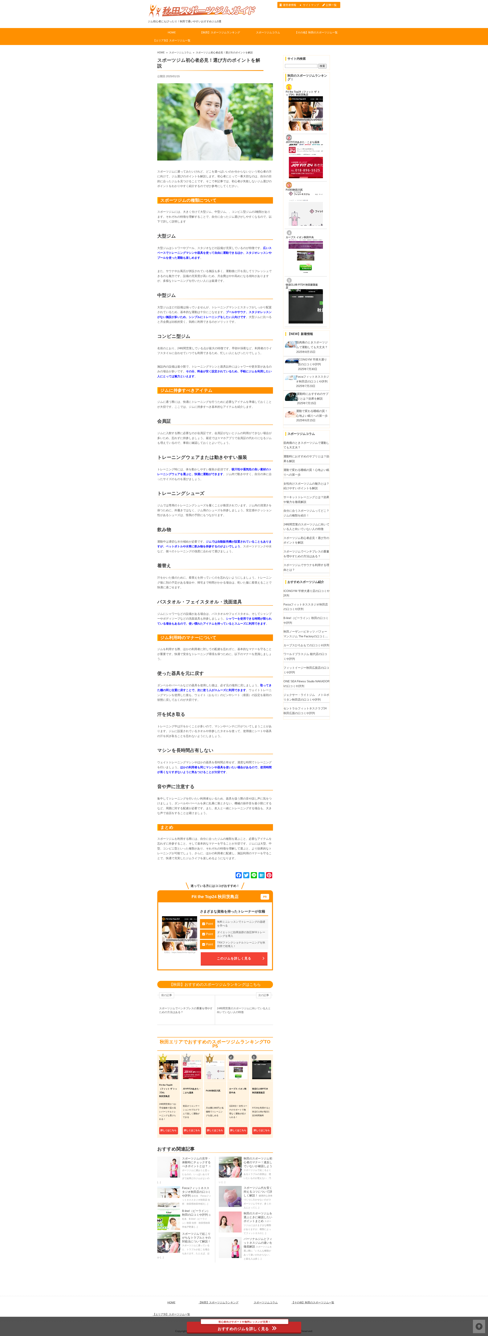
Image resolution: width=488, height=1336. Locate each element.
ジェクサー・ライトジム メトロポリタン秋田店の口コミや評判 (306, 697)
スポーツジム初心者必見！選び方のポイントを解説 (306, 540)
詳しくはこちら (169, 1130)
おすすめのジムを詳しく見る (244, 1326)
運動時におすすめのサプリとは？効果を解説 (306, 459)
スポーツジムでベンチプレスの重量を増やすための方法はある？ (306, 554)
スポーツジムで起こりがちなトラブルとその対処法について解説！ (196, 1237)
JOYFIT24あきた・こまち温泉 (302, 142)
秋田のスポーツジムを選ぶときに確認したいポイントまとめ (258, 1217)
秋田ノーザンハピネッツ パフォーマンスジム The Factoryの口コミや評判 (305, 634)
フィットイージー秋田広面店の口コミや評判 (306, 670)
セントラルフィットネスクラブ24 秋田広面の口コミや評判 (305, 711)
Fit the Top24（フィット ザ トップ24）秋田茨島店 (303, 93)
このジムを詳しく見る (234, 958)
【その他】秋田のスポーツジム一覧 (316, 32)
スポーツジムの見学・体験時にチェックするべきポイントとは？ (196, 1162)
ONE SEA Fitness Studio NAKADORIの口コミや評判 (306, 684)
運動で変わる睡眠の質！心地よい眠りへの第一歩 (306, 472)
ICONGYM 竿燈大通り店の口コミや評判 (306, 593)
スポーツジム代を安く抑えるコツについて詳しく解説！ (258, 1191)
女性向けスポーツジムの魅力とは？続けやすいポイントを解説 (306, 486)
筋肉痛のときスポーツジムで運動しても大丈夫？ (306, 445)
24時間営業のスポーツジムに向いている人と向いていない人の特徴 (306, 527)
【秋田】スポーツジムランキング (220, 32)
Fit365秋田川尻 (294, 190)
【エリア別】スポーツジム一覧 (171, 40)
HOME (172, 32)
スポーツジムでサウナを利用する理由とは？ (306, 567)
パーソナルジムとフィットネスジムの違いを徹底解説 (258, 1242)
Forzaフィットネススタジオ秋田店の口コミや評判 (196, 1191)
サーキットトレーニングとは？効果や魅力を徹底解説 (306, 499)
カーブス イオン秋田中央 (300, 237)
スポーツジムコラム (268, 32)
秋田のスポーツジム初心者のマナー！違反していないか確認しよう (258, 1162)
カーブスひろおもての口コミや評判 (306, 645)
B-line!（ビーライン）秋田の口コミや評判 (305, 620)
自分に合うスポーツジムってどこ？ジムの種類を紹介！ (306, 513)
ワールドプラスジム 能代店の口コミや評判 (305, 656)
